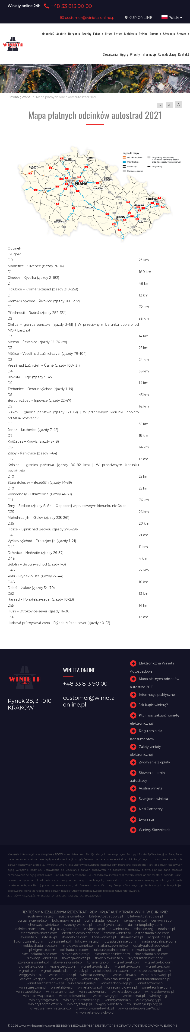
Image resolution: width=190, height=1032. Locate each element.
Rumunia (155, 33)
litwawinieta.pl (131, 937)
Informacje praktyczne (157, 695)
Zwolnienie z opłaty (154, 762)
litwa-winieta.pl (104, 937)
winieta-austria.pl (62, 975)
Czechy (86, 33)
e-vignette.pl (94, 929)
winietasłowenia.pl (73, 996)
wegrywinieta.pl (31, 975)
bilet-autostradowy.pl (106, 916)
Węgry (124, 54)
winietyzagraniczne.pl (45, 1004)
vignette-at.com (127, 962)
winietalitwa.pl (62, 987)
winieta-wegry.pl (33, 979)
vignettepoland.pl (55, 971)
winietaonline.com (156, 987)
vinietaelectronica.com (111, 971)
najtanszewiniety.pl (113, 945)
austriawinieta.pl (72, 916)
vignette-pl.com (63, 966)
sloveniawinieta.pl (76, 954)
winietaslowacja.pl (126, 991)
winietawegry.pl (105, 996)
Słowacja (169, 33)
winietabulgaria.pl (82, 983)
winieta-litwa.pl (124, 975)
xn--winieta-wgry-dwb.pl (95, 1012)
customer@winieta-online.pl (90, 17)
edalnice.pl (166, 929)
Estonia (98, 33)
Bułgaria (74, 33)
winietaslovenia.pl (93, 991)
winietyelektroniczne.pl (81, 1000)
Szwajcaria (110, 54)
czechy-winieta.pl (78, 925)
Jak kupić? (47, 33)
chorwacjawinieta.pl (44, 925)
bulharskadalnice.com (102, 920)
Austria (61, 33)
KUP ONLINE (140, 17)
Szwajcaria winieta (153, 799)
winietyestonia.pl (118, 1000)
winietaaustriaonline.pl (152, 979)
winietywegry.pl (148, 1000)
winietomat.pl (134, 996)
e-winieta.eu (119, 929)
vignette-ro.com (128, 966)
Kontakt (183, 54)
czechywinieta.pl (110, 925)
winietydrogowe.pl (44, 1000)
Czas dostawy (167, 54)
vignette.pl (27, 971)
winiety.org (158, 996)
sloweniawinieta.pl (109, 958)
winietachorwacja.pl (116, 983)
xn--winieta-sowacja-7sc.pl (139, 1008)
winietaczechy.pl (150, 983)
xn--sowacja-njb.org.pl (144, 1004)
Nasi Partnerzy (151, 809)
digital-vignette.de (64, 929)
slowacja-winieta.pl (42, 958)
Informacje (149, 54)
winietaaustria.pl (117, 979)
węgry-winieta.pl (109, 1004)
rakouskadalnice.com (111, 950)
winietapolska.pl (28, 991)
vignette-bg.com (159, 962)
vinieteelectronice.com (152, 971)
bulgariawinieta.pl (66, 920)
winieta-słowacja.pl (156, 975)
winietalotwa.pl (90, 987)
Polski (174, 17)
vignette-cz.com (32, 966)
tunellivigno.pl (98, 962)
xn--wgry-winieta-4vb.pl (95, 1008)
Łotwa (118, 33)
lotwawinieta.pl (87, 941)
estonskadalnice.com (152, 933)
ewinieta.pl (29, 937)
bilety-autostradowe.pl (145, 916)
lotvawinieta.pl (59, 941)
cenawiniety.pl (135, 920)
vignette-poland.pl (95, 966)
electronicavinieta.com (39, 933)
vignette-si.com (158, 966)
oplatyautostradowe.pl (151, 945)
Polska (143, 33)
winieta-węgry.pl (64, 979)
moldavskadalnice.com (40, 945)
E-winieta (146, 819)
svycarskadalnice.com (145, 958)
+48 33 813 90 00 (70, 6)
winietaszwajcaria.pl (38, 996)
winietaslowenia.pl (159, 991)
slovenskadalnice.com (112, 954)
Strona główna (20, 97)
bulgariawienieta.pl (33, 920)
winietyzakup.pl (79, 1004)
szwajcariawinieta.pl (33, 962)
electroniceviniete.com (80, 933)
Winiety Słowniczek (154, 830)
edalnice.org (143, 929)
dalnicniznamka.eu (30, 929)
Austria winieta (150, 788)
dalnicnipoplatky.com (145, 925)
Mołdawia (130, 33)
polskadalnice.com (74, 950)
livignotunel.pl (159, 937)
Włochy (135, 54)
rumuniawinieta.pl (146, 950)
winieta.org (91, 979)
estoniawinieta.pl (117, 933)
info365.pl (49, 937)
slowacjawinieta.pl (75, 958)
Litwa (108, 33)
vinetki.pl (81, 971)
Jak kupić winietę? (153, 705)
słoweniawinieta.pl (67, 962)
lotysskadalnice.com (120, 941)
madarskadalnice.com (158, 941)
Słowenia (183, 33)
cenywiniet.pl (161, 920)
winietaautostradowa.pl (45, 983)
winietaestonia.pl (32, 987)
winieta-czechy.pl (94, 975)
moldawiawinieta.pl (78, 945)
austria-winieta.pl (40, 916)
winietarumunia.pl (60, 991)
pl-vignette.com (42, 950)
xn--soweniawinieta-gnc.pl (51, 1008)
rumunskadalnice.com (39, 954)
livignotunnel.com (28, 941)
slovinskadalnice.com (151, 954)
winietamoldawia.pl (121, 987)
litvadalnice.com (75, 937)
